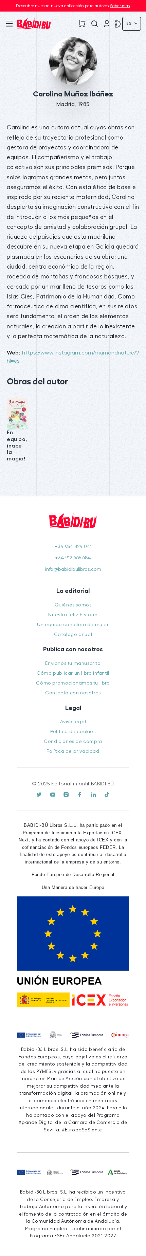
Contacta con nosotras (73, 692)
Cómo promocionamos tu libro (73, 683)
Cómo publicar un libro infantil (73, 673)
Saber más (120, 6)
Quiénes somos (73, 604)
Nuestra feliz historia (72, 614)
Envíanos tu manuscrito (73, 663)
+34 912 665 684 (73, 557)
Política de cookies (72, 731)
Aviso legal (73, 721)
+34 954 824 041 (73, 546)
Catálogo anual (73, 634)
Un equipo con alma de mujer (73, 624)
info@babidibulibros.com (73, 569)
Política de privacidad (73, 751)
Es (129, 23)
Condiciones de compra (73, 741)
